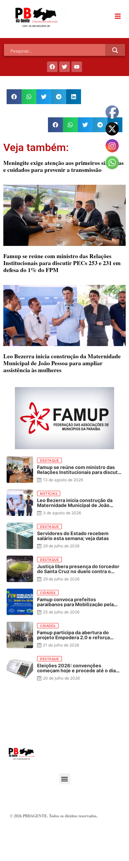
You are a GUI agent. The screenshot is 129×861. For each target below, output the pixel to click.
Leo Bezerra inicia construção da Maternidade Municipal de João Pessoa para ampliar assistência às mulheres (62, 363)
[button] (14, 96)
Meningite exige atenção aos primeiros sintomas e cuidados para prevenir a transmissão (63, 166)
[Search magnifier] (115, 50)
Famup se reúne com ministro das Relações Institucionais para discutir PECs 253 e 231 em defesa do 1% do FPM (62, 263)
